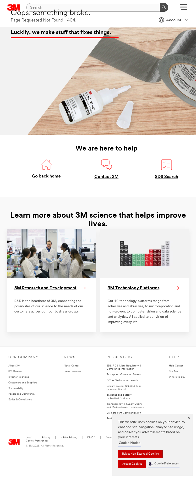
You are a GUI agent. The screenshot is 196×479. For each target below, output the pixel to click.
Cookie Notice (130, 443)
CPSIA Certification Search (122, 380)
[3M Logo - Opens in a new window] (14, 441)
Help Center (176, 366)
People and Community (21, 394)
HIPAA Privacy (68, 437)
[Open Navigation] (183, 9)
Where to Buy (177, 377)
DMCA (91, 437)
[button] (164, 464)
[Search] (164, 7)
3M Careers (15, 371)
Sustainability (15, 388)
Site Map (174, 371)
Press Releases (72, 371)
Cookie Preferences (37, 441)
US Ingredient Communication (124, 413)
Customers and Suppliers (22, 383)
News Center (71, 366)
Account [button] (173, 20)
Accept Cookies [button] (132, 464)
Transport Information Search (124, 374)
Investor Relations (18, 377)
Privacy (46, 437)
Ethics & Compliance (20, 399)
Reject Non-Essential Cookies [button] (140, 453)
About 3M (14, 366)
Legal (29, 437)
